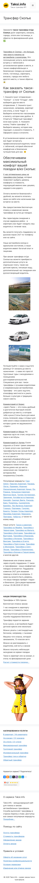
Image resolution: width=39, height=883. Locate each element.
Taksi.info (18, 4)
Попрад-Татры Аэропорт (22, 511)
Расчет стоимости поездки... (16, 662)
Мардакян (26, 514)
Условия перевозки (12, 864)
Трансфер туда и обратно (14, 756)
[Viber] (16, 777)
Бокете (6, 511)
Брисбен (7, 506)
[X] (13, 777)
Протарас (7, 517)
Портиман (16, 508)
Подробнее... (9, 819)
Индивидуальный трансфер (15, 753)
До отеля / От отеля (12, 742)
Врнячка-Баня (9, 495)
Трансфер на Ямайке (12, 528)
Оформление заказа (12, 840)
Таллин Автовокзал (26, 495)
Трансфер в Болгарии (13, 533)
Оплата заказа (9, 844)
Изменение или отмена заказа (17, 868)
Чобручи (17, 517)
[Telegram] (10, 777)
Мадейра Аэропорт (11, 514)
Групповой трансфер (12, 749)
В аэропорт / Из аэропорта (15, 734)
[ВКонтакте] (4, 777)
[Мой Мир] (22, 777)
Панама (30, 484)
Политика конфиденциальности (17, 861)
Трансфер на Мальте (24, 530)
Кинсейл (7, 500)
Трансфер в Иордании (23, 536)
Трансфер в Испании (12, 539)
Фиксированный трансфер (15, 745)
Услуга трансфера (11, 833)
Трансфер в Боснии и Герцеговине (19, 552)
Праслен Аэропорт (18, 484)
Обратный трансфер (12, 760)
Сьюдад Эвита (18, 500)
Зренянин (7, 497)
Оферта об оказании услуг (15, 857)
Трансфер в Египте (20, 541)
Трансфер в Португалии (14, 544)
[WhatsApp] (19, 777)
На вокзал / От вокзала (13, 738)
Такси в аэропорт (23, 525)
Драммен (14, 486)
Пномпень (13, 503)
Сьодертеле (24, 503)
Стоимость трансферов (13, 836)
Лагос (6, 486)
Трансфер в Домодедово (21, 549)
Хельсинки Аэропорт (20, 492)
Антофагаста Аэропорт (23, 497)
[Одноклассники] (7, 777)
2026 (7, 877)
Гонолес (25, 508)
